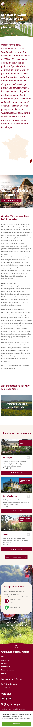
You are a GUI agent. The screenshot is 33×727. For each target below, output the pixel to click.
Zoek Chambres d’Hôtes (11, 200)
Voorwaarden (5, 666)
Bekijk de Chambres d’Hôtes (16, 557)
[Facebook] (6, 698)
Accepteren (16, 723)
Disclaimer (4, 673)
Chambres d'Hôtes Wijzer (15, 601)
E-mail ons (7, 687)
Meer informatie (25, 718)
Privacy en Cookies (7, 670)
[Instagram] (2, 698)
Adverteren (5, 660)
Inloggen (4, 663)
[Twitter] (10, 698)
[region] (16, 719)
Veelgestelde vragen (10, 684)
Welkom (4, 657)
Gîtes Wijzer (14, 607)
